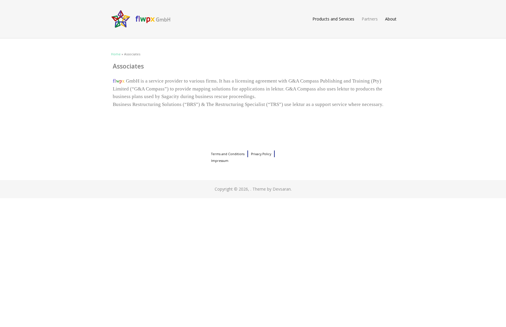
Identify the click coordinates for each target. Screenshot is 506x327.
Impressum (219, 161)
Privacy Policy (261, 154)
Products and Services (333, 19)
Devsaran (282, 189)
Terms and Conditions (228, 154)
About (390, 19)
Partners (370, 19)
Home (116, 54)
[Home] (253, 19)
